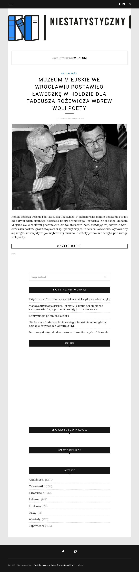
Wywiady (34, 519)
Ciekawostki (36, 486)
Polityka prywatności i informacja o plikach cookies (58, 565)
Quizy (32, 512)
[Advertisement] (69, 386)
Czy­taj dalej (69, 246)
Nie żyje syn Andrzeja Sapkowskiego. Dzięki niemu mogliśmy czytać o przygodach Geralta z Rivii (67, 324)
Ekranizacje (36, 492)
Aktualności (69, 73)
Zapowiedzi (36, 525)
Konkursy (35, 506)
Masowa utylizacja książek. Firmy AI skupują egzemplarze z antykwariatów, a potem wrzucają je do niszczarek (66, 307)
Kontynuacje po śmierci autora (49, 315)
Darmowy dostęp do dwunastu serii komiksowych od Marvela (68, 332)
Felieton (34, 499)
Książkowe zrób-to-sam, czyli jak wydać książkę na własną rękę (69, 299)
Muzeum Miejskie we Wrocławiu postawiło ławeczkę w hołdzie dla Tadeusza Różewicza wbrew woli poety (69, 94)
